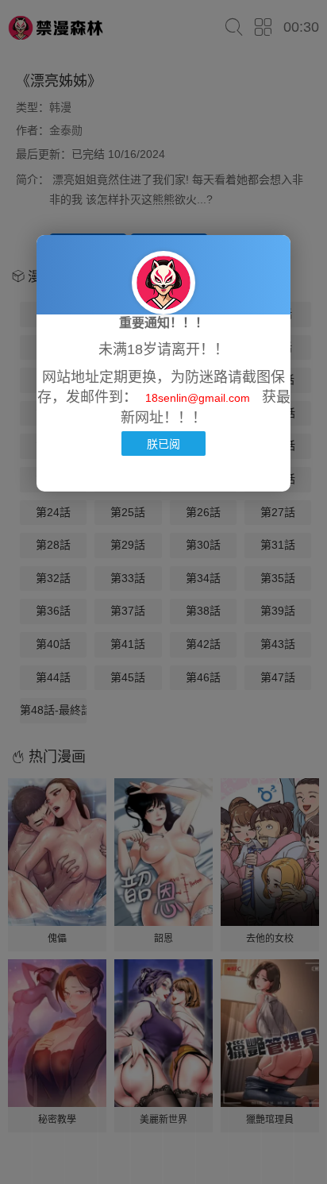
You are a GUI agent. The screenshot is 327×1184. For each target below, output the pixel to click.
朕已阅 (163, 443)
